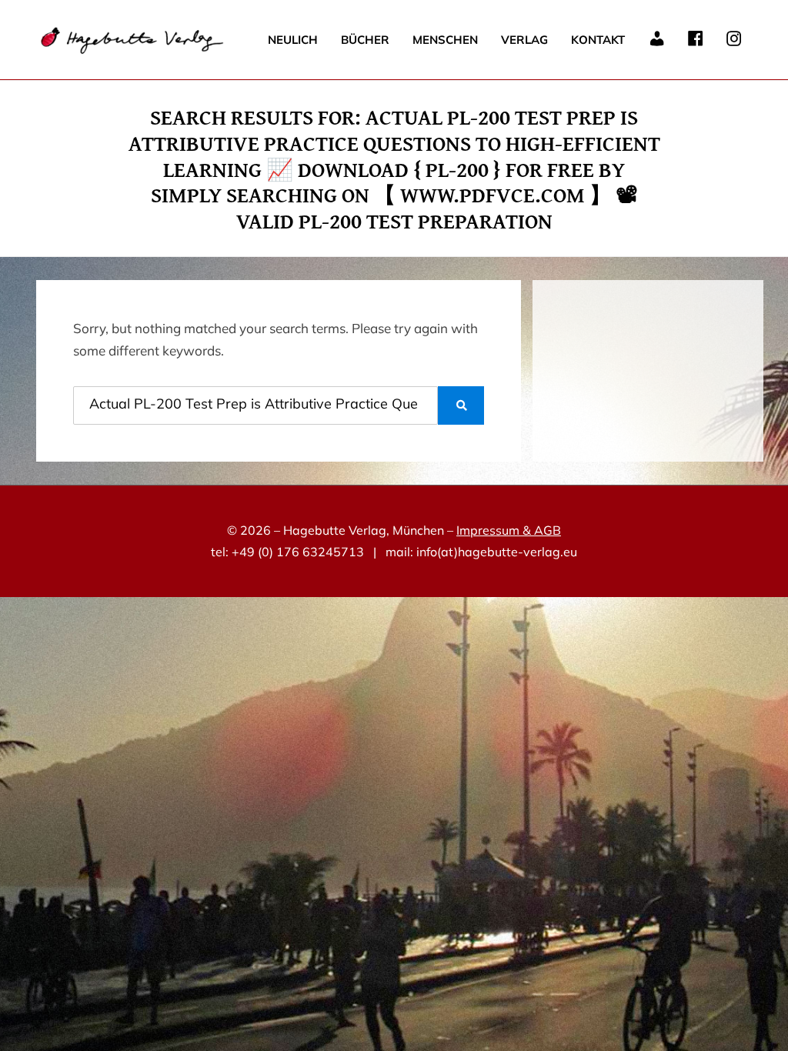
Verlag (524, 39)
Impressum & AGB (508, 530)
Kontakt (598, 39)
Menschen (445, 39)
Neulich (293, 39)
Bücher (365, 39)
